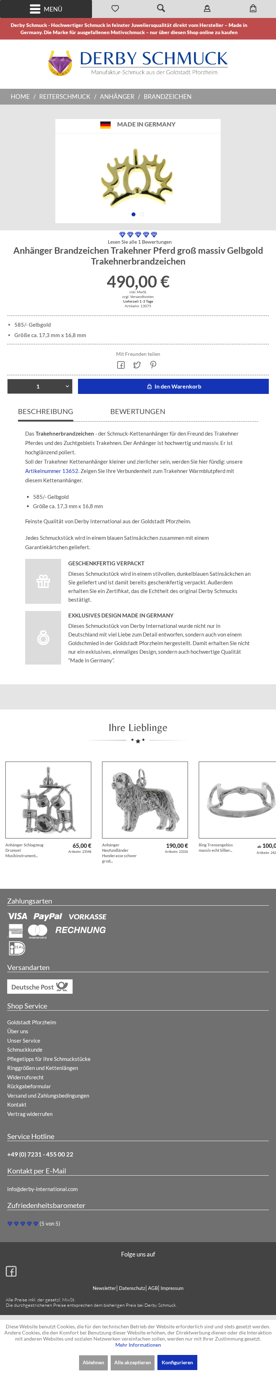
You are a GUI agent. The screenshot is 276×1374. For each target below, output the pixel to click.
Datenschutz (132, 1288)
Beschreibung (45, 411)
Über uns (17, 1031)
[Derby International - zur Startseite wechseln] (138, 63)
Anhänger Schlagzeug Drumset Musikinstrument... (24, 850)
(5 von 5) (50, 1223)
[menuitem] (46, 9)
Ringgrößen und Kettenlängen (42, 1068)
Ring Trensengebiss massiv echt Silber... (216, 847)
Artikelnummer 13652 (51, 471)
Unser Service (23, 1040)
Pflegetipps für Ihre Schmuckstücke (49, 1059)
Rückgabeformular (29, 1086)
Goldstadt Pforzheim (31, 1022)
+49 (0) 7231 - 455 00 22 (40, 1154)
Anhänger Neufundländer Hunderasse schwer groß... (119, 852)
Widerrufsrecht (25, 1077)
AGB (153, 1288)
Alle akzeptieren (132, 1362)
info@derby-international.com (42, 1189)
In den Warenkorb (177, 386)
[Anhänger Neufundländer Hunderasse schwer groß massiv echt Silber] (145, 800)
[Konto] (207, 9)
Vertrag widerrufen (29, 1114)
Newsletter (104, 1288)
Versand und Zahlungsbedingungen (48, 1095)
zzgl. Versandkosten (138, 296)
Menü (53, 9)
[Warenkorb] (253, 9)
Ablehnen (93, 1362)
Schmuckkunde (24, 1049)
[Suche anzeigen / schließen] (161, 9)
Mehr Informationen (138, 1345)
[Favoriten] (115, 9)
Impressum (172, 1288)
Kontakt (17, 1104)
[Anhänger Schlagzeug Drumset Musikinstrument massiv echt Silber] (48, 800)
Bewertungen (137, 411)
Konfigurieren (177, 1362)
